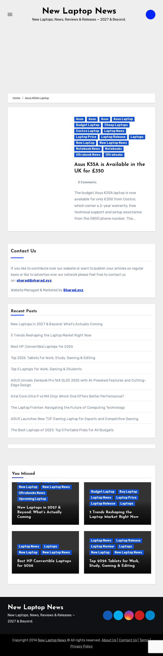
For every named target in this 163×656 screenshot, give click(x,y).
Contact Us (128, 640)
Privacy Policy (81, 646)
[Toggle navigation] (10, 14)
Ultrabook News (88, 155)
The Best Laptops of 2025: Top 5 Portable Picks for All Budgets (62, 430)
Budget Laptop (87, 125)
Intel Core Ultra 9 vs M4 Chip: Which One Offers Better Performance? (67, 396)
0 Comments (87, 182)
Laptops (137, 137)
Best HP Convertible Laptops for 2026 (42, 347)
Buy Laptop (128, 491)
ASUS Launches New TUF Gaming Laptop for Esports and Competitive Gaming (74, 419)
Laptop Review (102, 546)
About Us (109, 640)
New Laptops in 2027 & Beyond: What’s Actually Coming (57, 324)
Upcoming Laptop (32, 499)
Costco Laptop (87, 131)
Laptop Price (86, 137)
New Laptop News (79, 11)
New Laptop (85, 143)
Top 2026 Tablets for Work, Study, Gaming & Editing (53, 358)
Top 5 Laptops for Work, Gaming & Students (46, 369)
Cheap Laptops (116, 125)
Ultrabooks (114, 155)
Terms (144, 640)
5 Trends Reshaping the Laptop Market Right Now (51, 335)
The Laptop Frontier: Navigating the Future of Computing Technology (68, 408)
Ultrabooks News (32, 493)
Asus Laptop (123, 119)
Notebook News (88, 149)
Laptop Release (113, 137)
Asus (79, 119)
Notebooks (113, 149)
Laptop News (114, 131)
